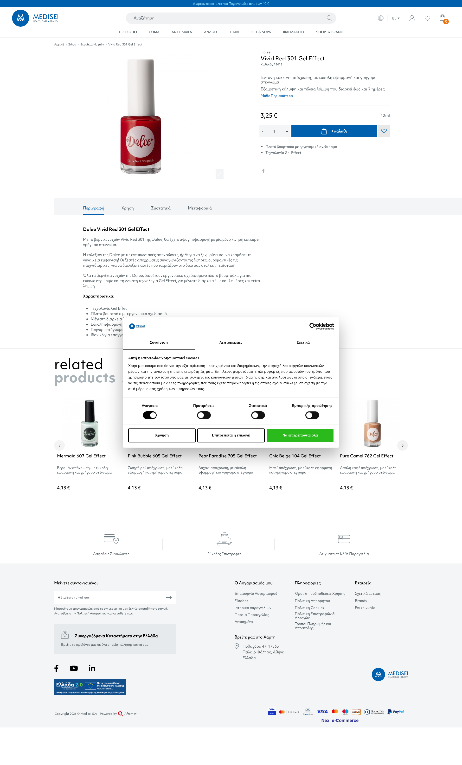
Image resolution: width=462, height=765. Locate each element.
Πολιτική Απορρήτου (312, 601)
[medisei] (56, 18)
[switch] (204, 415)
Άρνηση (162, 435)
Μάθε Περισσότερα (277, 95)
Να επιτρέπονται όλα (300, 435)
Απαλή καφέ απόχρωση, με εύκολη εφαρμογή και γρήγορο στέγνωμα (368, 470)
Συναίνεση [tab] (159, 342)
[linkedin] (92, 668)
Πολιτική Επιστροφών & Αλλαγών (315, 616)
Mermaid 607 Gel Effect (81, 456)
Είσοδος (241, 601)
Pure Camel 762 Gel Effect (366, 456)
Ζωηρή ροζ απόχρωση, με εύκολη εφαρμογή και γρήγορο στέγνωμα (155, 470)
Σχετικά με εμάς (368, 594)
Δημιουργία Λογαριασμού (256, 594)
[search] (329, 18)
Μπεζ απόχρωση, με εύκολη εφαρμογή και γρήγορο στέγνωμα (300, 470)
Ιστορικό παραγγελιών (253, 608)
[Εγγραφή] (169, 597)
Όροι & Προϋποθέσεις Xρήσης (320, 594)
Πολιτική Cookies (309, 608)
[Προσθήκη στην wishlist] (118, 407)
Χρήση (128, 208)
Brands (361, 601)
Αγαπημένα (244, 622)
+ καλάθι (339, 131)
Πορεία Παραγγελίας (252, 615)
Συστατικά (161, 208)
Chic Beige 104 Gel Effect (295, 456)
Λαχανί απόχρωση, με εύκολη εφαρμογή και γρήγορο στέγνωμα (226, 470)
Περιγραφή (93, 208)
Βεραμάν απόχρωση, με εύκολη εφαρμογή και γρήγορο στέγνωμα (84, 470)
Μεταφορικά (200, 208)
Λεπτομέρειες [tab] (231, 342)
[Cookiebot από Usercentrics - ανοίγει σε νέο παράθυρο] (313, 326)
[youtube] (74, 668)
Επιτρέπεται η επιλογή (231, 435)
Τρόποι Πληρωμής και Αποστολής (313, 626)
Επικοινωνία (365, 608)
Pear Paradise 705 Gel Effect (228, 456)
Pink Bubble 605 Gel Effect (155, 456)
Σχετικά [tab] (303, 342)
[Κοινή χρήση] (263, 171)
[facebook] (56, 668)
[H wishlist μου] (427, 18)
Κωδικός (267, 64)
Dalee (265, 52)
